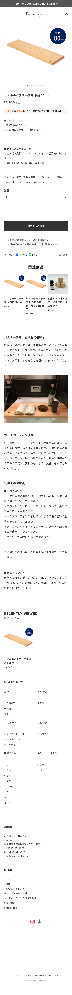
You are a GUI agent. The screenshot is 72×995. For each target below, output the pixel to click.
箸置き (7, 714)
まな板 (40, 703)
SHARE (23, 254)
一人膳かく (10, 708)
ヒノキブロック (12, 739)
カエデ (7, 781)
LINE (34, 254)
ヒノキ (7, 802)
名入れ (40, 765)
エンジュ (8, 786)
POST (11, 254)
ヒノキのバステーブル (15, 734)
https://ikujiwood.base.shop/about (25, 182)
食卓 (6, 691)
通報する (63, 254)
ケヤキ (7, 775)
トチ (6, 792)
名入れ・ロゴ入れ (47, 753)
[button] (27, 85)
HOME (7, 879)
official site (10, 907)
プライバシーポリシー (23, 975)
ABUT (7, 884)
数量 (6, 190)
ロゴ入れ (42, 770)
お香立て (42, 734)
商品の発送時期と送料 (15, 893)
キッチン (42, 691)
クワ (6, 797)
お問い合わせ (11, 902)
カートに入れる (36, 225)
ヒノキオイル (11, 745)
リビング (42, 722)
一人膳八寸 (10, 703)
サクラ (7, 770)
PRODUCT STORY (14, 888)
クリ (6, 765)
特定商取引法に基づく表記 (46, 975)
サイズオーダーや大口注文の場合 (21, 898)
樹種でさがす (11, 753)
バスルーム (10, 722)
